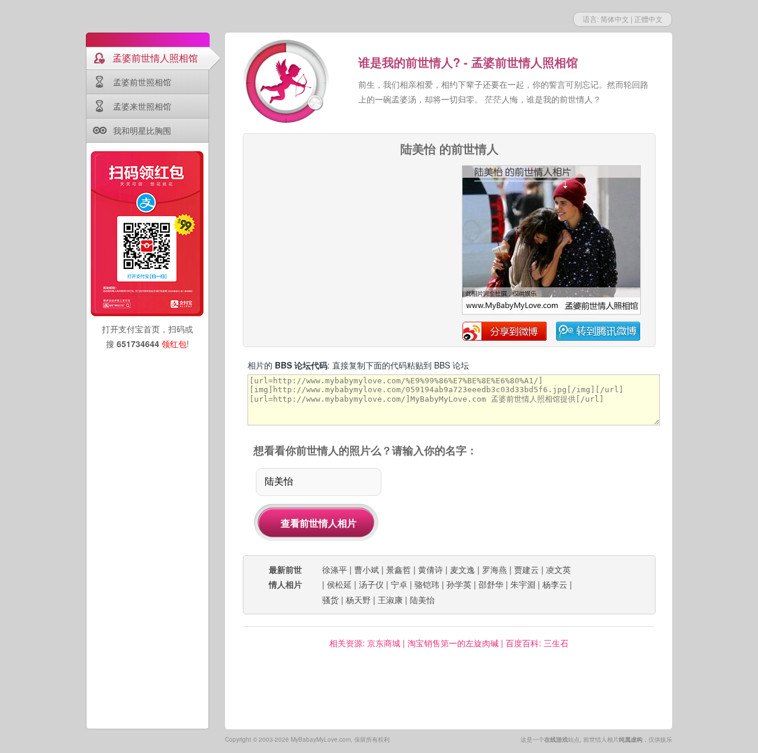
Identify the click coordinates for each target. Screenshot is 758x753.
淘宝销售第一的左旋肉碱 (453, 643)
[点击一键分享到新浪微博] (551, 312)
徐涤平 (334, 569)
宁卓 (399, 584)
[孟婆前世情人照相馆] (287, 83)
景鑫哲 (398, 569)
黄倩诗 (430, 569)
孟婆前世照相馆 (142, 82)
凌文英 (558, 569)
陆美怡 (422, 599)
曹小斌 (366, 569)
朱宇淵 (522, 584)
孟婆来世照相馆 (142, 106)
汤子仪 (371, 584)
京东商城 (383, 643)
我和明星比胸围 (142, 130)
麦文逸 (462, 569)
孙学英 (459, 584)
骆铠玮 (427, 584)
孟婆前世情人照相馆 (155, 58)
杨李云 (554, 584)
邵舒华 (490, 584)
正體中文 (648, 19)
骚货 (330, 599)
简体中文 (614, 19)
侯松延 (339, 584)
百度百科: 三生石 (537, 643)
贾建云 (526, 569)
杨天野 (358, 599)
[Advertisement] (347, 239)
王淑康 (390, 599)
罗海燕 (494, 569)
